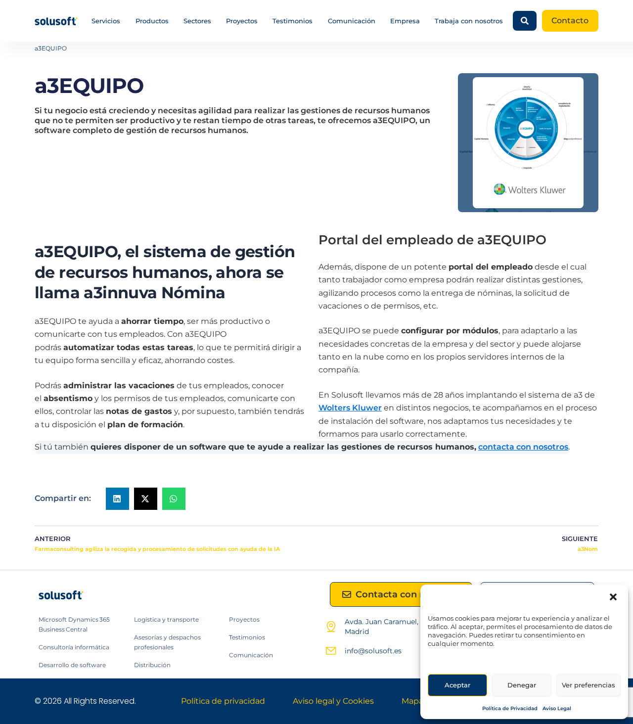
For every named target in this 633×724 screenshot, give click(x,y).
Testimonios (292, 21)
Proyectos (242, 21)
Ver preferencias (588, 685)
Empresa (405, 21)
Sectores (197, 21)
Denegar (521, 685)
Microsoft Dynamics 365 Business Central (74, 624)
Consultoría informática (74, 647)
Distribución (152, 665)
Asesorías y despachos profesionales (167, 642)
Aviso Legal (557, 708)
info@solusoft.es (373, 650)
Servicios (105, 21)
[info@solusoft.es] (330, 650)
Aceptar (457, 685)
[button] (613, 596)
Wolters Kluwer (350, 407)
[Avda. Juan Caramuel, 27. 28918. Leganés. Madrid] (330, 626)
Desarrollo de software (72, 665)
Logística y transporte (166, 619)
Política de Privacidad (510, 708)
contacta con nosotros (523, 447)
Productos (152, 21)
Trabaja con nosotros (469, 21)
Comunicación (351, 21)
